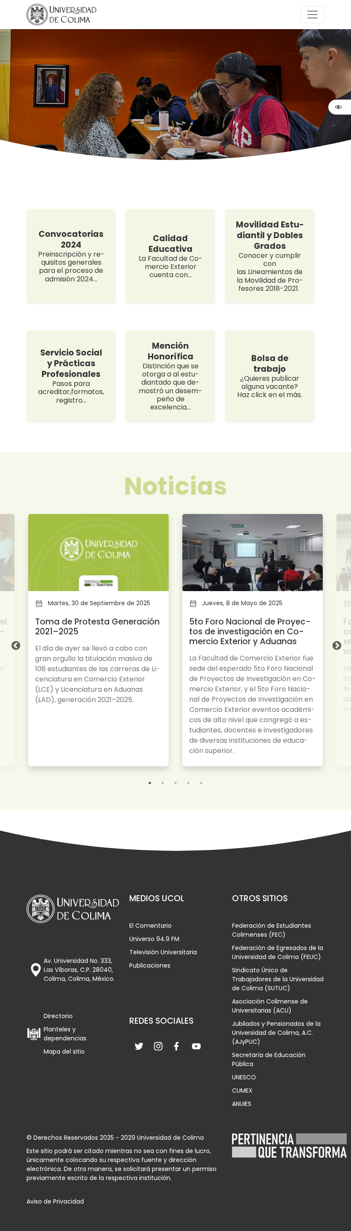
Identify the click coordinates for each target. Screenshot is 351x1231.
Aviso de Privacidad (55, 1201)
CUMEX (242, 1090)
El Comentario (150, 925)
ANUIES (241, 1104)
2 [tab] (162, 783)
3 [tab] (175, 783)
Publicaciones (149, 965)
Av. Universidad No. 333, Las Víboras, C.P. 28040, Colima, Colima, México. (79, 969)
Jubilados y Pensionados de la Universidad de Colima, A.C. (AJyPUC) (276, 1032)
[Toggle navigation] (312, 14)
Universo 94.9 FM (154, 939)
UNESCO (244, 1077)
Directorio (58, 1016)
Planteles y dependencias (65, 1034)
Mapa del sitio (64, 1051)
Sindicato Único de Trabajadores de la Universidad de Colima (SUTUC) (278, 979)
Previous (15, 645)
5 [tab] (201, 783)
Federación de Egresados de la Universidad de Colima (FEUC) (277, 952)
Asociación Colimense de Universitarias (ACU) (270, 1006)
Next (336, 645)
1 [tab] (150, 783)
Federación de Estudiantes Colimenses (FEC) (271, 930)
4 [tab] (188, 783)
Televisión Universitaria (163, 952)
